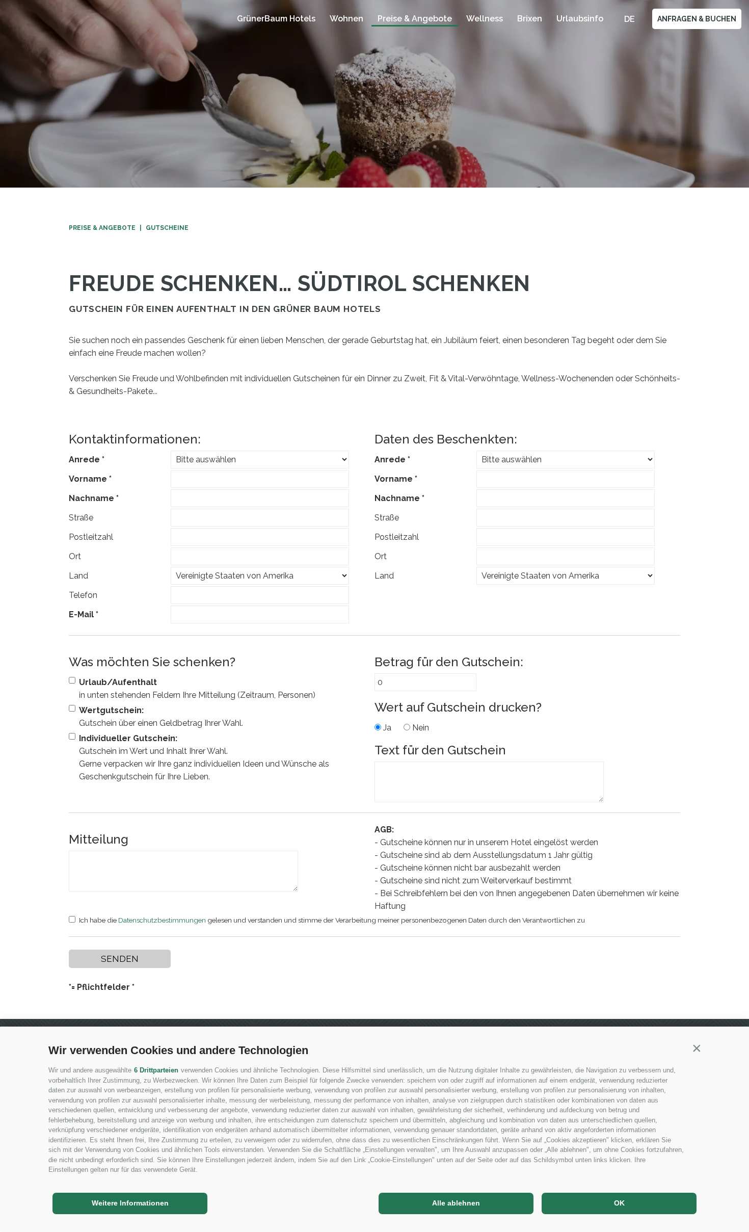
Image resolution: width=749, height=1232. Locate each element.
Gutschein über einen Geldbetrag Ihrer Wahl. (161, 716)
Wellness (484, 18)
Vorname (88, 479)
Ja (387, 727)
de (629, 19)
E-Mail (81, 614)
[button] (696, 1048)
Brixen (529, 18)
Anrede (84, 459)
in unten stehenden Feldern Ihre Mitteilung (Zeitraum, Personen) (197, 688)
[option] (374, 94)
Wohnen (346, 18)
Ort (75, 556)
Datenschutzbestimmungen (162, 920)
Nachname (91, 498)
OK (619, 1203)
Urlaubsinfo (579, 18)
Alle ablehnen (456, 1203)
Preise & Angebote (415, 18)
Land (78, 576)
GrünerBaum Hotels (276, 18)
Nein (420, 727)
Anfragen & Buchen (696, 19)
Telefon (83, 595)
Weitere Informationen (130, 1203)
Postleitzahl (91, 537)
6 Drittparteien (156, 1070)
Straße (81, 517)
